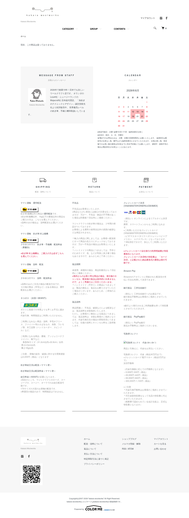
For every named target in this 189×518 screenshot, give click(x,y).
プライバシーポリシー (94, 463)
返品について (90, 448)
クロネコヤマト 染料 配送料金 (36, 278)
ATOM (131, 448)
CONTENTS (119, 28)
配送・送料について (93, 443)
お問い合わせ (160, 448)
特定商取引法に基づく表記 (96, 458)
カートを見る (160, 443)
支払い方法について (93, 453)
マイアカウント (148, 17)
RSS (124, 448)
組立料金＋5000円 (29, 376)
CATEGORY (68, 28)
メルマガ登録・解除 (131, 443)
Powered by (79, 509)
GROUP (94, 28)
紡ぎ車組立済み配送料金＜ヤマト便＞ (38, 370)
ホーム (23, 36)
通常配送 (48, 213)
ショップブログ (129, 438)
